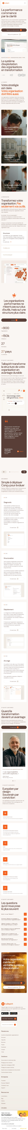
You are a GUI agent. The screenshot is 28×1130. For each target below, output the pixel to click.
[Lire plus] (14, 320)
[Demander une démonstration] (14, 983)
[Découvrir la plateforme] (14, 34)
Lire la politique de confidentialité (7, 1123)
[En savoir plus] (7, 242)
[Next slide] (24, 471)
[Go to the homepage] (7, 1003)
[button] (25, 3)
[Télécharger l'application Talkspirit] (14, 1013)
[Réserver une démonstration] (14, 30)
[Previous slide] (4, 471)
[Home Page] (5, 3)
